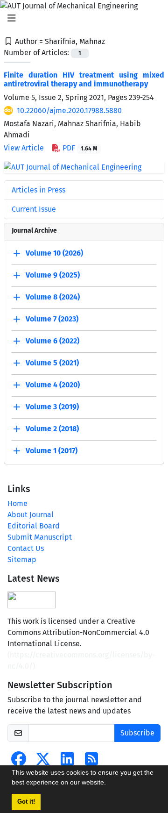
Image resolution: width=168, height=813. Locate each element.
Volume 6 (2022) (52, 340)
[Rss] (91, 761)
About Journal (30, 514)
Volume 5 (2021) (52, 362)
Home (17, 503)
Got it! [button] (26, 802)
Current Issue (34, 209)
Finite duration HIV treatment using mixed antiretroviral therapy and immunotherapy (84, 79)
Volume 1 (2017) (51, 450)
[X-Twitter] (43, 761)
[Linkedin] (67, 761)
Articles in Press (38, 189)
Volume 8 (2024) (53, 296)
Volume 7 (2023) (52, 318)
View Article (24, 147)
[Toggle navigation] (81, 18)
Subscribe (137, 732)
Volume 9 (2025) (53, 275)
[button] (109, 783)
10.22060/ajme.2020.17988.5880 (69, 110)
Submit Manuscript (39, 537)
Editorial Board (33, 525)
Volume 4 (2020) (53, 384)
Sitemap (21, 559)
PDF (79, 147)
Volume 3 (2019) (52, 406)
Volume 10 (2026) (54, 253)
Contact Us (25, 548)
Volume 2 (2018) (52, 428)
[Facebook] (18, 761)
